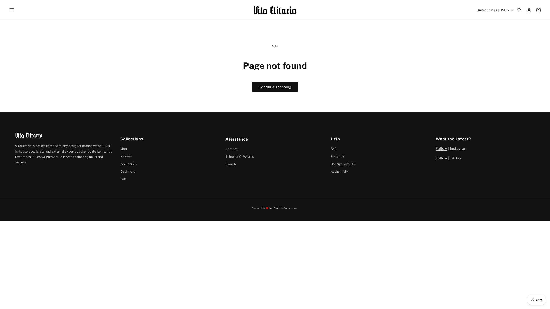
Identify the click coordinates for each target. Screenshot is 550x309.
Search (230, 164)
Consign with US (343, 164)
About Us (337, 156)
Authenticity (340, 171)
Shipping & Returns (239, 156)
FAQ (334, 148)
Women (126, 156)
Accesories (128, 164)
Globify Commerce (285, 208)
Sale (123, 179)
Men (123, 148)
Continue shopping (275, 87)
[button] (11, 10)
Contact (231, 148)
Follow (441, 149)
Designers (127, 171)
